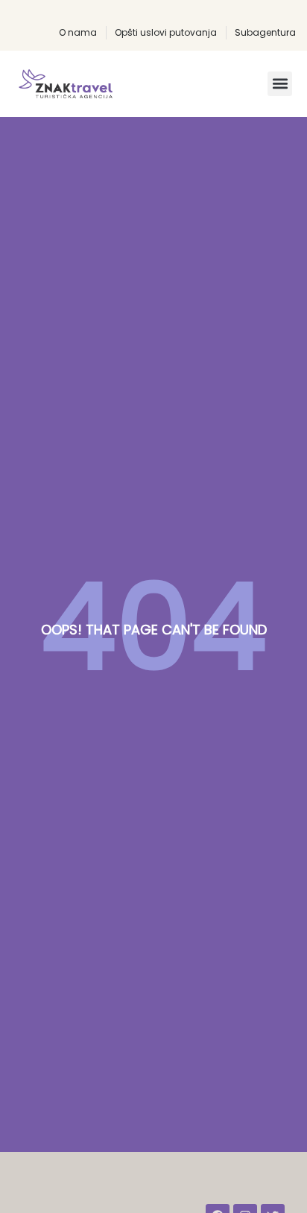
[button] (280, 83)
